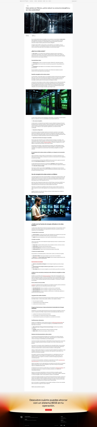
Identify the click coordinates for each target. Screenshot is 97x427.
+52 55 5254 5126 (63, 417)
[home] (24, 1)
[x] (62, 425)
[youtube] (64, 425)
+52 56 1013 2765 (63, 421)
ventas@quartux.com (63, 418)
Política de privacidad (27, 425)
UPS (37, 257)
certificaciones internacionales (57, 322)
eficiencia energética (46, 275)
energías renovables (47, 142)
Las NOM (33, 284)
